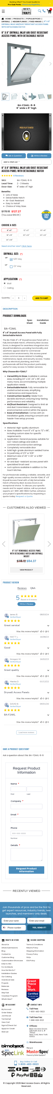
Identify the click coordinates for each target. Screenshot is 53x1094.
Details (15, 845)
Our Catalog (7, 976)
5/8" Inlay (18, 259)
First (12, 794)
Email (14, 814)
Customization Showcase (12, 960)
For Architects (7, 967)
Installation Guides (9, 973)
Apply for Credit (8, 1028)
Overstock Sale (8, 980)
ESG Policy (30, 960)
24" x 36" (9, 240)
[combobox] (4, 927)
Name (15, 783)
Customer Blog (8, 957)
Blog (3, 951)
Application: (13, 279)
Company (17, 801)
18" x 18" (9, 235)
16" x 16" (43, 230)
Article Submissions (10, 948)
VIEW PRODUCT (26, 570)
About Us (5, 944)
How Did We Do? (8, 970)
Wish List (5, 1032)
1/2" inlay (17, 266)
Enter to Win (6, 964)
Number (14, 838)
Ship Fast (5, 992)
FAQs (28, 957)
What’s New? (7, 999)
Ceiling (10, 287)
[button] (14, 155)
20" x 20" (26, 235)
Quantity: (6, 298)
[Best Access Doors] (27, 11)
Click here (26, 246)
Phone (14, 828)
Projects (5, 983)
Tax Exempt (6, 1019)
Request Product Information (26, 870)
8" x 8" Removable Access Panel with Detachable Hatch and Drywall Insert (26, 553)
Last (28, 794)
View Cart (6, 1022)
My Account (6, 1009)
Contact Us (6, 954)
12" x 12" (26, 230)
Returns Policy (32, 948)
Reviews (5, 989)
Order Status (7, 1012)
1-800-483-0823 (44, 10)
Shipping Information (35, 951)
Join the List (6, 1016)
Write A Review (26, 604)
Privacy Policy (32, 954)
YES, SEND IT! (39, 927)
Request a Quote (24, 496)
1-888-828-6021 (36, 1020)
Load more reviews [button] (26, 732)
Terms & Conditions (34, 944)
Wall (9, 283)
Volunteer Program (10, 996)
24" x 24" (43, 235)
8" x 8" (9, 230)
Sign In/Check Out (9, 1025)
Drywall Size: (13, 254)
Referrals (5, 986)
